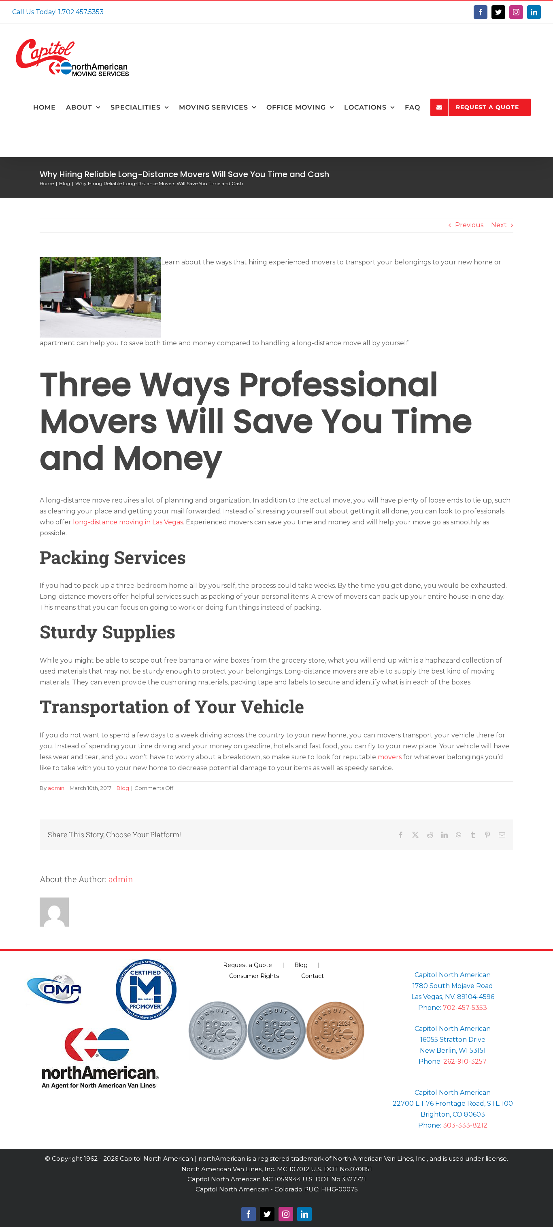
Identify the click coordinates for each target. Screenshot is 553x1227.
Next (499, 225)
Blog (123, 788)
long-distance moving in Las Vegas (128, 522)
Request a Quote (247, 965)
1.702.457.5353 (81, 12)
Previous (469, 225)
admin (56, 788)
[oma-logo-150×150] (54, 962)
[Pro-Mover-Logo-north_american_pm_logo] (146, 962)
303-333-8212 (465, 1125)
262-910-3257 (465, 1061)
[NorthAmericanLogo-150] (100, 1031)
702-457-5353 (465, 1008)
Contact (312, 976)
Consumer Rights (254, 976)
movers (390, 757)
